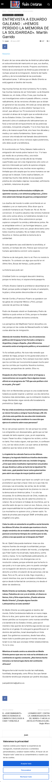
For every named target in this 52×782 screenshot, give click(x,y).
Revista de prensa (14, 11)
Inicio (4, 11)
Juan (7, 41)
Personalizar (26, 770)
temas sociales (28, 11)
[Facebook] (4, 46)
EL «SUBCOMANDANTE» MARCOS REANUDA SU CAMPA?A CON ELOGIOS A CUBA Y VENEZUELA (13, 717)
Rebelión (6, 54)
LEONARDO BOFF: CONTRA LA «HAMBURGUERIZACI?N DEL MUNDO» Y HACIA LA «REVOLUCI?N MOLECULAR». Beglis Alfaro (38, 718)
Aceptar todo (26, 764)
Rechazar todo (26, 777)
